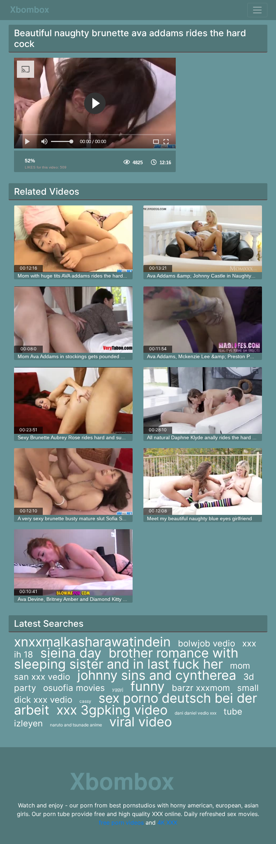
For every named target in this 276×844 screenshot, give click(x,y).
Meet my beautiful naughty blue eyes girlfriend (199, 518)
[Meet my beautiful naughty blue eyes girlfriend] (202, 481)
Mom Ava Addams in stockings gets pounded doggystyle (81, 356)
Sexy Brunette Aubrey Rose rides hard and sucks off (77, 437)
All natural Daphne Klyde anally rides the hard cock (205, 437)
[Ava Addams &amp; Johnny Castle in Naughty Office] (202, 238)
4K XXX (167, 822)
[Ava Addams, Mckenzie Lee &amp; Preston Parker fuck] (202, 319)
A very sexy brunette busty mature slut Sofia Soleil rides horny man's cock (101, 518)
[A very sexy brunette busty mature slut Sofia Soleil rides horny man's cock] (73, 481)
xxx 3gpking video (111, 710)
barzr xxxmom (201, 688)
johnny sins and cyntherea (156, 675)
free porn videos (121, 822)
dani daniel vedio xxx (195, 713)
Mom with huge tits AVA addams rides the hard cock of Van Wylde (92, 276)
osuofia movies (74, 688)
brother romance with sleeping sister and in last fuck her (126, 658)
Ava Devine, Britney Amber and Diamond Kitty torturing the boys (90, 599)
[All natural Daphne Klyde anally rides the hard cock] (202, 400)
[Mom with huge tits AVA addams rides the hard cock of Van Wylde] (73, 238)
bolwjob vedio (206, 643)
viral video (140, 722)
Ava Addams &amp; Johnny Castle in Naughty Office (206, 276)
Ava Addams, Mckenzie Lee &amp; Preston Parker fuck (209, 356)
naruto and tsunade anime (76, 724)
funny (147, 686)
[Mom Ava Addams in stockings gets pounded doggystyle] (73, 319)
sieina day (70, 653)
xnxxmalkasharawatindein (92, 642)
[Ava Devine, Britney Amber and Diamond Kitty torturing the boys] (73, 562)
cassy (85, 701)
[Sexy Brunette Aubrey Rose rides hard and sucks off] (73, 400)
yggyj (117, 689)
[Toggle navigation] (257, 10)
